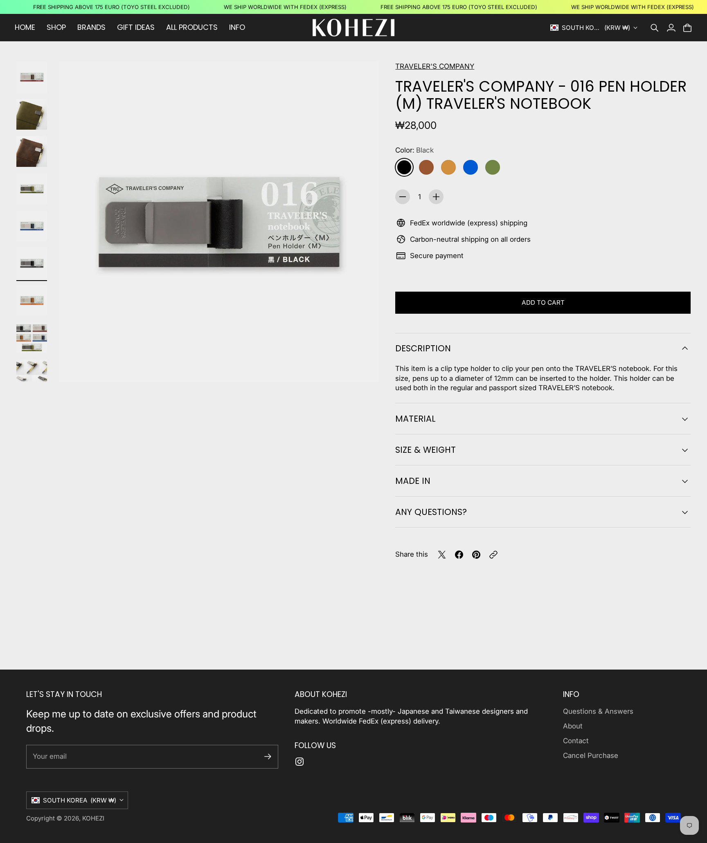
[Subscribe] (268, 756)
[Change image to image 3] (31, 151)
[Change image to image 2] (31, 114)
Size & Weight (425, 450)
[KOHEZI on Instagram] (299, 762)
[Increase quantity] (436, 196)
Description (423, 348)
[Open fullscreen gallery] (363, 366)
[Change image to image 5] (31, 226)
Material (415, 419)
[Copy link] (493, 554)
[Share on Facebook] (459, 554)
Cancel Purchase (590, 755)
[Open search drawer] (654, 28)
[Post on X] (442, 554)
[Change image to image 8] (31, 337)
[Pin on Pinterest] (476, 554)
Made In (412, 481)
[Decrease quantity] (402, 196)
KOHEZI (93, 818)
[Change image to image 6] (31, 263)
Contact (576, 741)
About (573, 726)
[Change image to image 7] (31, 300)
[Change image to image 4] (31, 188)
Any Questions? (431, 512)
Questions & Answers (598, 711)
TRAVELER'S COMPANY (434, 66)
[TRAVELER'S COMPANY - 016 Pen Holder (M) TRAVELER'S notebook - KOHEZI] (219, 222)
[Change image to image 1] (31, 77)
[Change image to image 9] (31, 375)
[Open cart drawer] (687, 28)
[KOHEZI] (353, 27)
